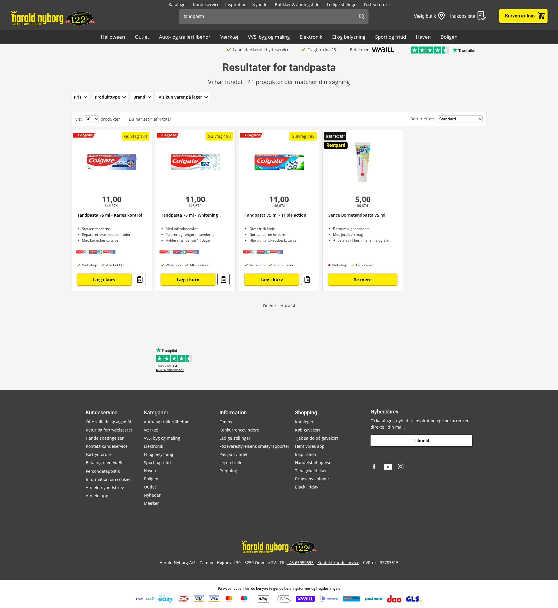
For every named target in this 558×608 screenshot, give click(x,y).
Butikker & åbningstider (298, 4)
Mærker (151, 503)
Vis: (78, 119)
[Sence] (335, 136)
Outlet (142, 36)
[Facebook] (375, 467)
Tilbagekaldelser (311, 470)
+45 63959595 (300, 562)
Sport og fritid (390, 36)
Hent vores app (310, 446)
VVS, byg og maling (269, 36)
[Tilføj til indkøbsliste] (140, 279)
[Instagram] (401, 467)
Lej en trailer (231, 462)
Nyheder (260, 4)
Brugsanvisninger (312, 479)
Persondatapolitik (103, 471)
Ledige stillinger (342, 4)
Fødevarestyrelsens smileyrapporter (254, 446)
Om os (225, 422)
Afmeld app (97, 495)
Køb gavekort (307, 430)
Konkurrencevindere (239, 430)
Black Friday (306, 487)
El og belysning (348, 36)
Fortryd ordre (377, 4)
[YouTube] (388, 467)
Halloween (113, 36)
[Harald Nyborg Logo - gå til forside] (53, 18)
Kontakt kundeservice (107, 446)
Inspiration (235, 4)
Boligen (449, 36)
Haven (423, 36)
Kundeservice (206, 4)
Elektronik (311, 36)
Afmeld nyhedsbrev (105, 487)
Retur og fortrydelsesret (109, 430)
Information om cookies (108, 479)
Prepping (228, 470)
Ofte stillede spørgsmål (108, 422)
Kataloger (178, 4)
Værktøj (229, 36)
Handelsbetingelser (105, 438)
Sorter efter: (423, 119)
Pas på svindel (233, 454)
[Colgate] (84, 135)
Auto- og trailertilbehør (184, 36)
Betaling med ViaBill (105, 462)
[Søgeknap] (362, 16)
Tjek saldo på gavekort (316, 438)
